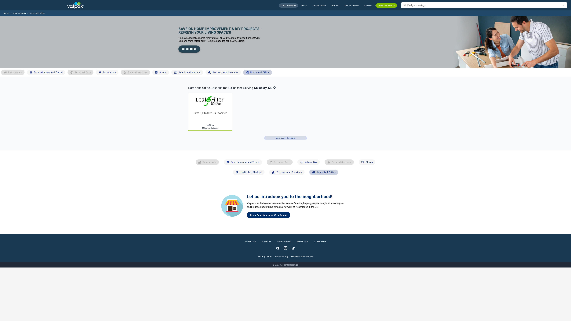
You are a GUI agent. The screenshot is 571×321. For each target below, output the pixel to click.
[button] (351, 5)
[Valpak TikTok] (293, 248)
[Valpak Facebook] (277, 248)
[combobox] (484, 5)
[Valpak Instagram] (285, 248)
